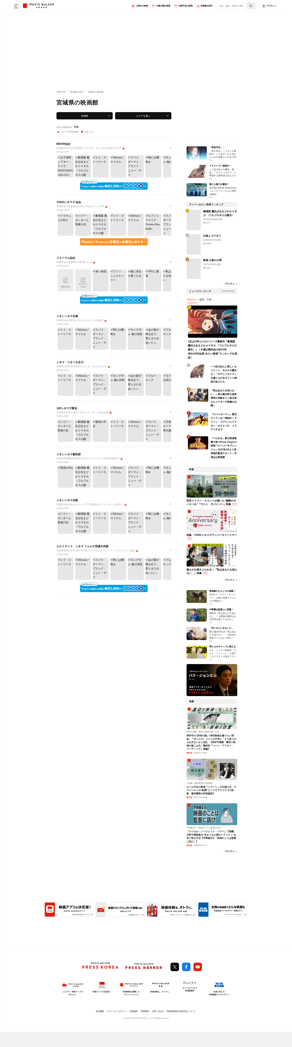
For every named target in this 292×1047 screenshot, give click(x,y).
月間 (208, 299)
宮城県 (84, 115)
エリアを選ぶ (143, 115)
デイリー (192, 299)
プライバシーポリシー (117, 1011)
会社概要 (100, 1011)
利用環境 (145, 1011)
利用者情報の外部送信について (181, 1011)
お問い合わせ (158, 1011)
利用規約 (134, 1011)
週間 (201, 299)
